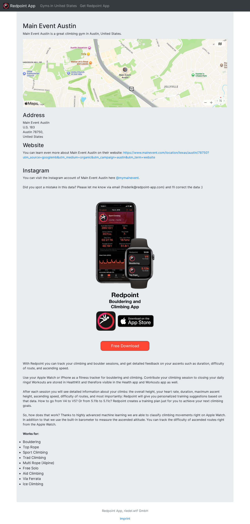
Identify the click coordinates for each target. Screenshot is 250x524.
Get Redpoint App (94, 6)
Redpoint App (22, 6)
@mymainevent (127, 178)
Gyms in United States (58, 6)
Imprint (125, 518)
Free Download (125, 346)
